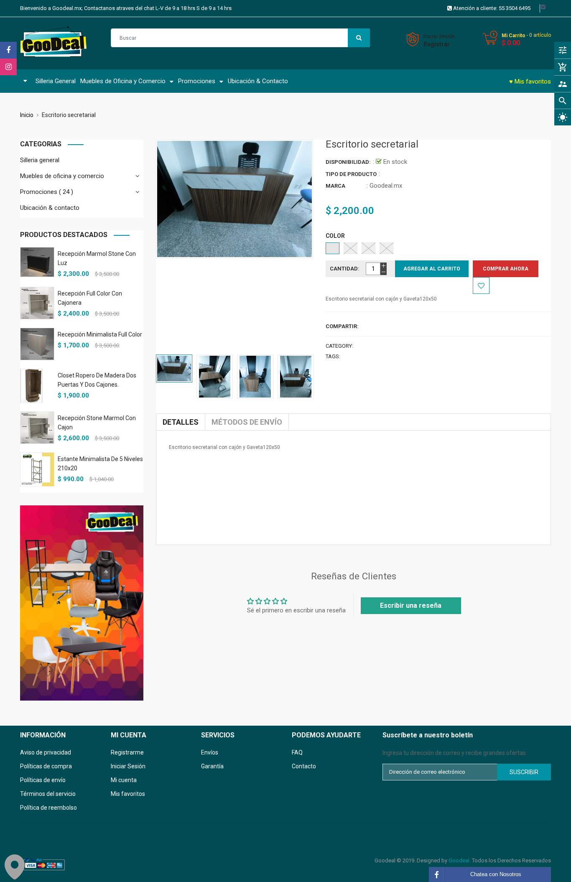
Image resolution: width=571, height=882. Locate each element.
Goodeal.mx (386, 185)
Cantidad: (344, 268)
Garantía (212, 766)
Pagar (544, 7)
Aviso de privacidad (45, 752)
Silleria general (39, 160)
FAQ (297, 752)
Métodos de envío (247, 422)
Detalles (181, 422)
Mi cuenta (124, 780)
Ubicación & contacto (49, 208)
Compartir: (342, 326)
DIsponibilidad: (348, 162)
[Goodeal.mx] (43, 864)
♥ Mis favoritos (530, 81)
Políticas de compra (46, 766)
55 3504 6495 (514, 8)
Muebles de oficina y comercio (62, 176)
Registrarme (127, 752)
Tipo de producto (351, 174)
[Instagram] (8, 67)
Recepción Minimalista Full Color (100, 334)
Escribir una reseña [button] (410, 605)
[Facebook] (8, 50)
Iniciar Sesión (439, 36)
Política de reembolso (48, 807)
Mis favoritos (128, 793)
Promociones (46, 192)
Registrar (436, 44)
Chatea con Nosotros (495, 874)
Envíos (209, 752)
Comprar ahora (505, 269)
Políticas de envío (43, 780)
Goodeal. (460, 860)
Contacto (304, 766)
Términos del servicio (48, 793)
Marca (335, 186)
